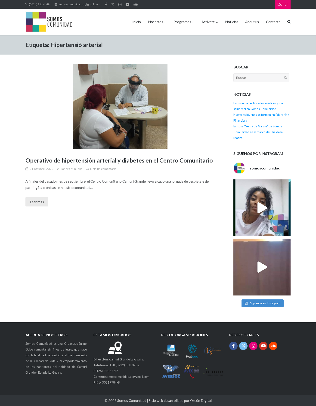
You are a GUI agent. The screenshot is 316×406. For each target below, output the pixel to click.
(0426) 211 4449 (39, 4)
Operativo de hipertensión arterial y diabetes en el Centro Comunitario (119, 160)
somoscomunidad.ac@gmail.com (79, 4)
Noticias (231, 22)
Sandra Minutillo (72, 169)
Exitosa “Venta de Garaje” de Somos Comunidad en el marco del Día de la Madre (258, 132)
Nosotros (155, 22)
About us (252, 22)
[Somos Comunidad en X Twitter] (243, 346)
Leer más (37, 202)
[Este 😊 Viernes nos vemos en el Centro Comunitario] (261, 267)
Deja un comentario (103, 169)
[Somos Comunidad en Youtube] (263, 346)
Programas (182, 22)
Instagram (120, 4)
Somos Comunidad (132, 400)
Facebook (106, 4)
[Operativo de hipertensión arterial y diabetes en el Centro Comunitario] (120, 106)
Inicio (136, 22)
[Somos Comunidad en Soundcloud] (273, 346)
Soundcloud (135, 4)
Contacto (273, 22)
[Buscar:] (261, 77)
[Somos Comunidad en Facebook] (233, 346)
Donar (282, 4)
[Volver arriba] (304, 394)
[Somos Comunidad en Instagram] (253, 346)
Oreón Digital (201, 400)
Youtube (127, 4)
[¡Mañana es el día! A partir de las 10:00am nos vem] (261, 207)
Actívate (208, 22)
